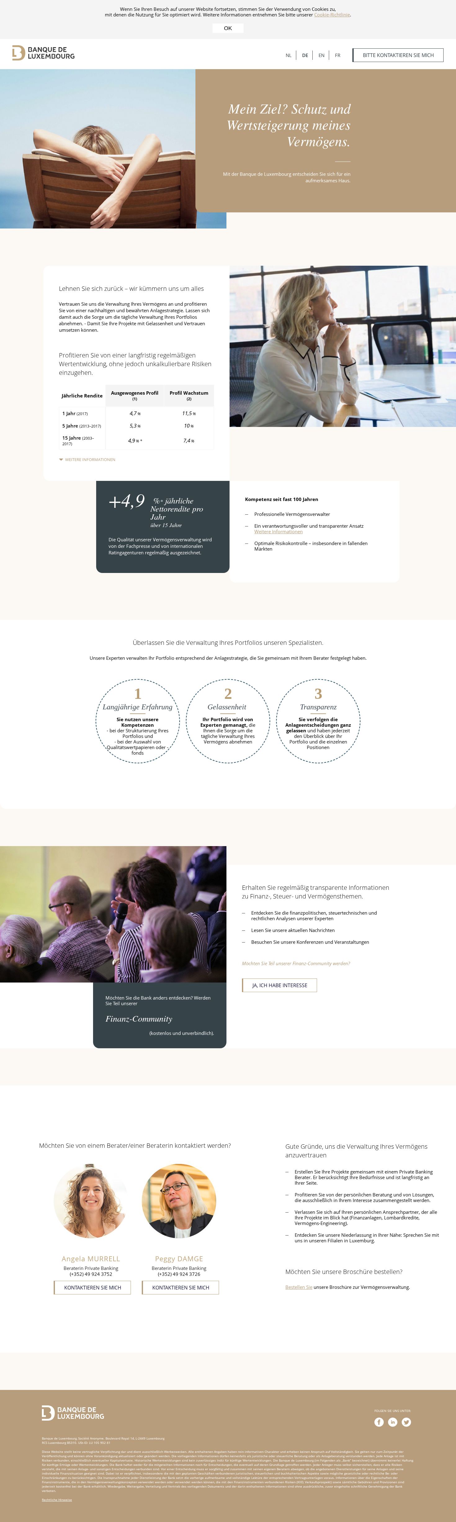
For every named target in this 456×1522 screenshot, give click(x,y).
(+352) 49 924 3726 (179, 1274)
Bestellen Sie (298, 1287)
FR (337, 55)
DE (305, 55)
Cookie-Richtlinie (332, 14)
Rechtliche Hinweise (57, 1500)
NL (289, 55)
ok (228, 28)
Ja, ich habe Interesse (280, 985)
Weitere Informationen (90, 459)
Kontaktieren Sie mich (92, 1287)
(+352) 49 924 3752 (91, 1274)
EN (321, 55)
